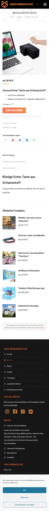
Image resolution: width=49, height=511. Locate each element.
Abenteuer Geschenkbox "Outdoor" (31, 254)
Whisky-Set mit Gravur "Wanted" (30, 219)
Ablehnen (24, 497)
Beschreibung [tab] (8, 155)
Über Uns (8, 470)
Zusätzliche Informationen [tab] (13, 161)
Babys (9, 366)
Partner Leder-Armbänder (31, 235)
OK (24, 490)
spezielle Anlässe (14, 384)
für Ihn (9, 360)
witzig (14, 127)
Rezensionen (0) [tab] (9, 168)
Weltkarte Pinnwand (28, 270)
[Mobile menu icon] (45, 4)
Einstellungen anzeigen (24, 505)
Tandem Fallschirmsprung (31, 288)
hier (43, 328)
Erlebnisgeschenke (14, 390)
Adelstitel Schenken (28, 305)
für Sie (9, 354)
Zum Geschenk (14, 110)
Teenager (11, 378)
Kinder (9, 372)
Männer (14, 123)
